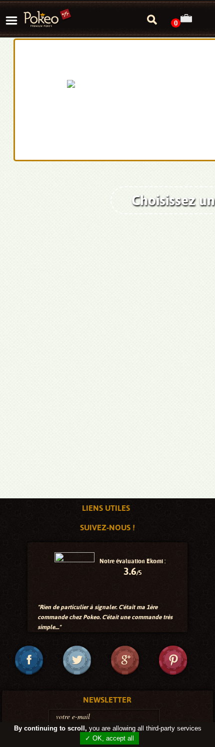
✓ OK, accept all (109, 738)
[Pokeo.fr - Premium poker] (47, 18)
